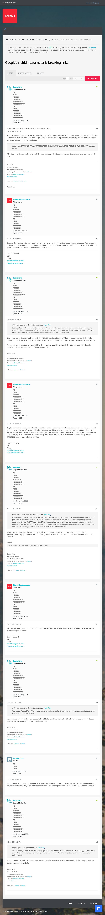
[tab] (10, 73)
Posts (10, 73)
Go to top (93, 903)
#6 (97, 624)
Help (70, 903)
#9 (97, 842)
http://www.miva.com (15, 263)
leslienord (29, 172)
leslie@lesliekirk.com (18, 174)
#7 (97, 702)
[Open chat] (98, 908)
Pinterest (22, 181)
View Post (47, 325)
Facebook (17, 181)
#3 (97, 319)
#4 (97, 423)
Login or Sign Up (93, 3)
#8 (97, 779)
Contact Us (81, 903)
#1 (97, 128)
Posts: (15, 123)
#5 (97, 509)
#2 (97, 239)
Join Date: (16, 120)
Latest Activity (25, 73)
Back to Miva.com (9, 3)
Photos (40, 73)
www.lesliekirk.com (12, 176)
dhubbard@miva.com (15, 260)
